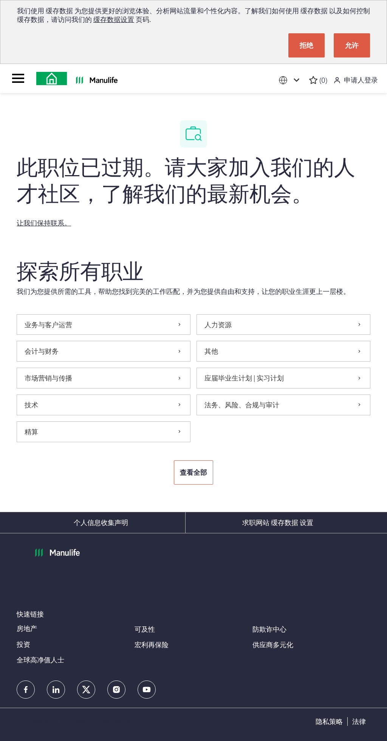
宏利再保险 (152, 644)
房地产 (27, 628)
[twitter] (86, 689)
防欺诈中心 (269, 629)
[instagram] (116, 689)
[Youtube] (147, 689)
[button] (193, 472)
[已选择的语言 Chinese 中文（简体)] (291, 80)
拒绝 (306, 45)
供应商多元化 (272, 644)
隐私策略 (329, 721)
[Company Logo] (51, 78)
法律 (359, 721)
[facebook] (26, 689)
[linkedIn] (56, 689)
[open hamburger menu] (18, 78)
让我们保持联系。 (44, 222)
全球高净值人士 (40, 659)
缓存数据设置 (113, 19)
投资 (23, 644)
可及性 (145, 629)
